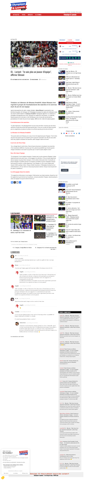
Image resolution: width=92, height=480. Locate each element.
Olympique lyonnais (24, 241)
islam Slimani (19, 244)
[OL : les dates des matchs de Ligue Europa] (61, 225)
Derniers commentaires (69, 136)
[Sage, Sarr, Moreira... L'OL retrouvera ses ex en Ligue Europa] (61, 72)
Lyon (27, 244)
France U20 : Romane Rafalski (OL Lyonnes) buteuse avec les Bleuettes (73, 191)
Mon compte (78, 12)
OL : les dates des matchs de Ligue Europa (73, 225)
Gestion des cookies (57, 474)
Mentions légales (33, 474)
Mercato (30, 15)
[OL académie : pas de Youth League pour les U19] (61, 185)
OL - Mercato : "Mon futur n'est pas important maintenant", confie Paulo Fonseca (73, 89)
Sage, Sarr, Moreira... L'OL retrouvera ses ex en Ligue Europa (73, 72)
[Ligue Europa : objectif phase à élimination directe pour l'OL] (61, 84)
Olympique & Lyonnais (70, 14)
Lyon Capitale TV (65, 474)
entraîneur (13, 244)
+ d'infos (78, 246)
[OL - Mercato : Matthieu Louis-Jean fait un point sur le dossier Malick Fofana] (61, 96)
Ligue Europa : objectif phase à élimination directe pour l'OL (72, 83)
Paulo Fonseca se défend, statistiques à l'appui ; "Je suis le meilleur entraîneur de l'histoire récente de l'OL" (73, 105)
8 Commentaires (43, 79)
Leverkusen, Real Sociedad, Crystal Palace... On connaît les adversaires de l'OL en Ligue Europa (73, 119)
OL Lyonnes (38, 15)
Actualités (16, 15)
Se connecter (67, 12)
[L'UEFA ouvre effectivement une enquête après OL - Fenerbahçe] (61, 78)
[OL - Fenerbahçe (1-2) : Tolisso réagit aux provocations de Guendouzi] (40, 229)
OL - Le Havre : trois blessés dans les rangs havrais (73, 236)
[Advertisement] (46, 28)
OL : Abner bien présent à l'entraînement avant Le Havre (72, 197)
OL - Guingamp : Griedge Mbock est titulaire (22, 247)
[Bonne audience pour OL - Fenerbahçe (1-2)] (61, 242)
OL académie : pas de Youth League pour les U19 (72, 185)
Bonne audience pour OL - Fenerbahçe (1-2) (71, 241)
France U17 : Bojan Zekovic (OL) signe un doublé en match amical (73, 230)
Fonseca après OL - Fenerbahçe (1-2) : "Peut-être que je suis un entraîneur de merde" (51, 218)
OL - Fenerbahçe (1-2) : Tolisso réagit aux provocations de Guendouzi (51, 227)
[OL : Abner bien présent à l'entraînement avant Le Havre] (61, 198)
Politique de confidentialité (46, 474)
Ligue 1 (20, 241)
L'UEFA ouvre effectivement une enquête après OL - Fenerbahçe (73, 77)
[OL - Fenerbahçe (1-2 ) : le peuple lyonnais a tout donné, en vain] (40, 238)
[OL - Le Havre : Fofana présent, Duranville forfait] (61, 112)
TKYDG (23, 15)
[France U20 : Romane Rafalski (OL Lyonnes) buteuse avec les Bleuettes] (61, 191)
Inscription (73, 12)
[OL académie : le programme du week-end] (61, 204)
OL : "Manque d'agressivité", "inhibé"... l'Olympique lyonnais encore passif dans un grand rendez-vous (72, 217)
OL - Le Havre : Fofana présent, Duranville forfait (72, 112)
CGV (39, 474)
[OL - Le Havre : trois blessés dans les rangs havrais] (61, 236)
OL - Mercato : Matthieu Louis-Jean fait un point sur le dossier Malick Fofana (73, 96)
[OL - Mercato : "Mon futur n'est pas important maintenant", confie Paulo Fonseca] (61, 89)
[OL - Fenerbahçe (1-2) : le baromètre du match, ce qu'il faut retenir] (22, 228)
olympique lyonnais (33, 244)
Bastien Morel (35, 79)
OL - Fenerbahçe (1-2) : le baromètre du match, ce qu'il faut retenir (21, 231)
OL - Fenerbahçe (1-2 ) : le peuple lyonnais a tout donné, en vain (51, 234)
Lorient (24, 244)
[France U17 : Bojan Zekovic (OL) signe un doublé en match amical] (61, 231)
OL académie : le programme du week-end (73, 203)
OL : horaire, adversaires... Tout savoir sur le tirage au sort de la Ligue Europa (73, 209)
